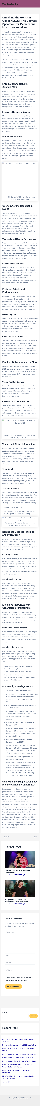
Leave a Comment (10, 875)
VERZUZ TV (10, 3)
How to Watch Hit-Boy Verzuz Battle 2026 (17, 1058)
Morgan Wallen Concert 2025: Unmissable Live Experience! (16, 900)
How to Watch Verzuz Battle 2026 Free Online (19, 1045)
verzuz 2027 (6, 1082)
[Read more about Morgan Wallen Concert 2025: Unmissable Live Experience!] (20, 888)
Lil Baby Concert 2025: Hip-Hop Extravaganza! (17, 871)
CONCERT (19, 875)
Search (4, 1012)
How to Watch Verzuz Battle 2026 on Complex (19, 1054)
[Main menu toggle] (36, 4)
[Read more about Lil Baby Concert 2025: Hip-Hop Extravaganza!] (20, 859)
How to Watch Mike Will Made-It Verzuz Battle (19, 1061)
